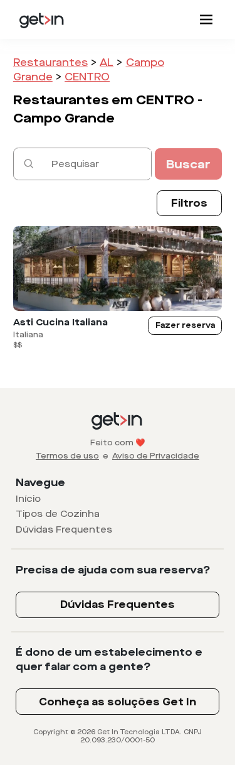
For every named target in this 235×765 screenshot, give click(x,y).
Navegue (40, 482)
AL (106, 62)
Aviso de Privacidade (155, 456)
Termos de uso (67, 456)
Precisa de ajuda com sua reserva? (113, 570)
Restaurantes (50, 62)
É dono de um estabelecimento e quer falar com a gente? (109, 659)
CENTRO (87, 77)
